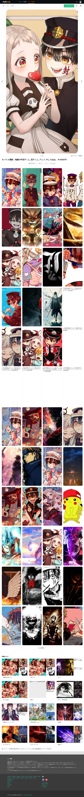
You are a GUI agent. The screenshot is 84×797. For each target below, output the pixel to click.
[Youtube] (46, 780)
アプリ (8, 787)
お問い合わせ (44, 785)
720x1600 (31, 776)
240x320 (26, 776)
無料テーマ (9, 785)
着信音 (8, 782)
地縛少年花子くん (32, 163)
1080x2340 (18, 776)
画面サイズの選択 (45, 783)
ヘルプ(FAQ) (44, 786)
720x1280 (23, 776)
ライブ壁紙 (9, 784)
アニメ (46, 163)
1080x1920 (9, 776)
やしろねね (52, 163)
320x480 (38, 776)
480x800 (34, 776)
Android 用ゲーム (10, 779)
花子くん (41, 163)
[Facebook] (43, 780)
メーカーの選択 (44, 782)
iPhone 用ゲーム (10, 781)
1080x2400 (14, 776)
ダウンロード (69, 5)
